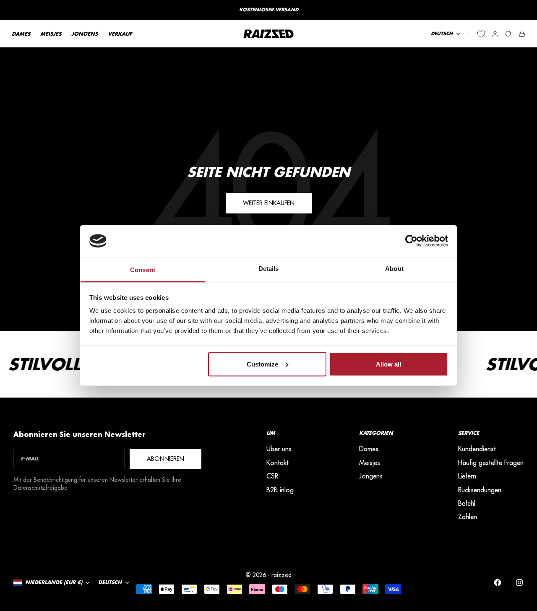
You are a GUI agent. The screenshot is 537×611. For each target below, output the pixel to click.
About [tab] (394, 268)
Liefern (467, 476)
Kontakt (277, 462)
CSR (272, 476)
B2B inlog (280, 490)
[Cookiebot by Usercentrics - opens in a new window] (411, 240)
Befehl (466, 503)
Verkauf (120, 34)
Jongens (371, 476)
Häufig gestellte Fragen (491, 462)
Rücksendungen (479, 490)
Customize (262, 363)
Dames (368, 449)
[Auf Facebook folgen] (497, 582)
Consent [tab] (142, 269)
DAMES (21, 34)
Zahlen (467, 516)
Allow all (388, 363)
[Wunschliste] (481, 34)
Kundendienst (477, 449)
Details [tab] (268, 268)
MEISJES (50, 34)
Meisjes (369, 462)
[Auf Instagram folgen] (519, 582)
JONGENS (84, 34)
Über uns (279, 449)
